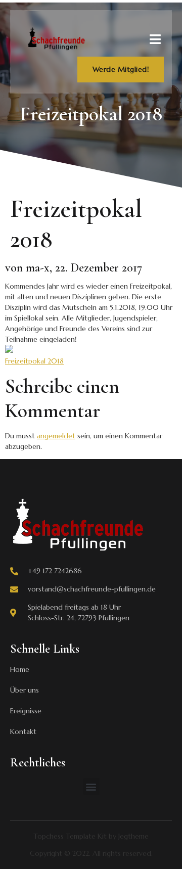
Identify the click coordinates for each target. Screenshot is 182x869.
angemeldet (56, 435)
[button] (91, 786)
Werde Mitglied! (121, 69)
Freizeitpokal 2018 (34, 360)
